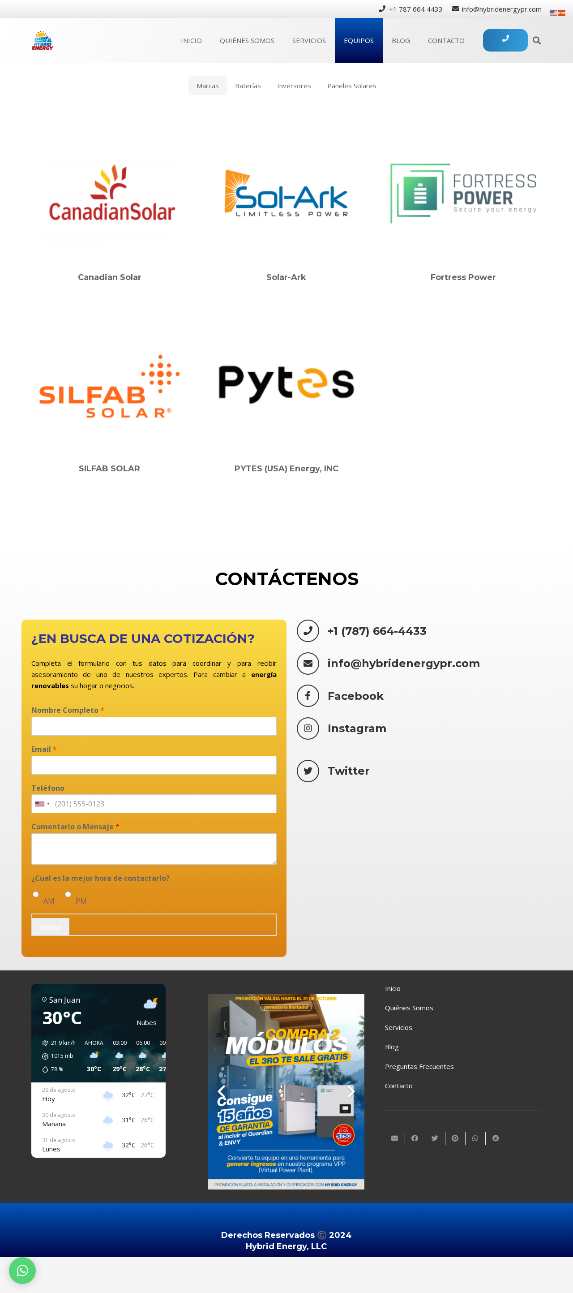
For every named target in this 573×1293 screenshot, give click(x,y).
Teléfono (47, 788)
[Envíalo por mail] (395, 1138)
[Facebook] (312, 696)
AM (49, 901)
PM (81, 901)
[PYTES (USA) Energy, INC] (286, 385)
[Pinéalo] (455, 1138)
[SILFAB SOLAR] (110, 385)
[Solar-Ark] (286, 193)
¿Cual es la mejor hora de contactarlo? (100, 878)
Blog (392, 1046)
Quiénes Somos (409, 1007)
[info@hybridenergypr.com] (312, 663)
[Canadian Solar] (110, 193)
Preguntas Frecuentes (419, 1066)
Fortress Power (463, 277)
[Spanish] (562, 12)
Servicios (398, 1027)
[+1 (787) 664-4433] (312, 631)
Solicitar (50, 926)
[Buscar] (537, 40)
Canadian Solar (109, 277)
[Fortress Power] (463, 193)
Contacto (399, 1085)
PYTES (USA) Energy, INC (286, 469)
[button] (55, 1056)
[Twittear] (435, 1138)
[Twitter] (312, 771)
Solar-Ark (286, 277)
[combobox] (42, 804)
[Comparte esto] (415, 1138)
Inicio (393, 988)
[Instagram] (312, 728)
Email (44, 749)
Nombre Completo (67, 710)
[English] (554, 12)
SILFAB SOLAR (109, 469)
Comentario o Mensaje (75, 827)
